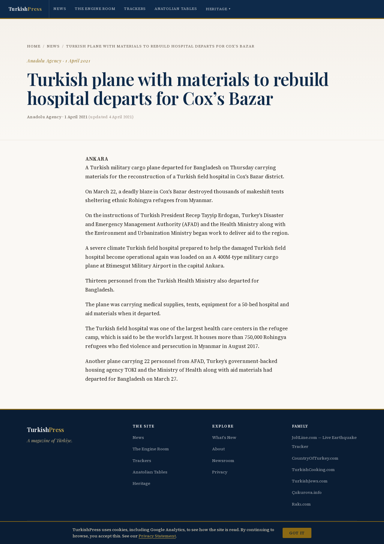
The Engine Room (95, 8)
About (218, 449)
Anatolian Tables (175, 8)
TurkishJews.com (310, 481)
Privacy (219, 472)
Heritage (218, 8)
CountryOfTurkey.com (315, 458)
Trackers (135, 8)
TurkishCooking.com (313, 470)
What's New (224, 437)
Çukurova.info (307, 492)
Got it (296, 533)
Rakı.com (301, 504)
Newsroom (223, 461)
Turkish (25, 8)
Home (33, 46)
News (59, 8)
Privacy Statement (157, 536)
